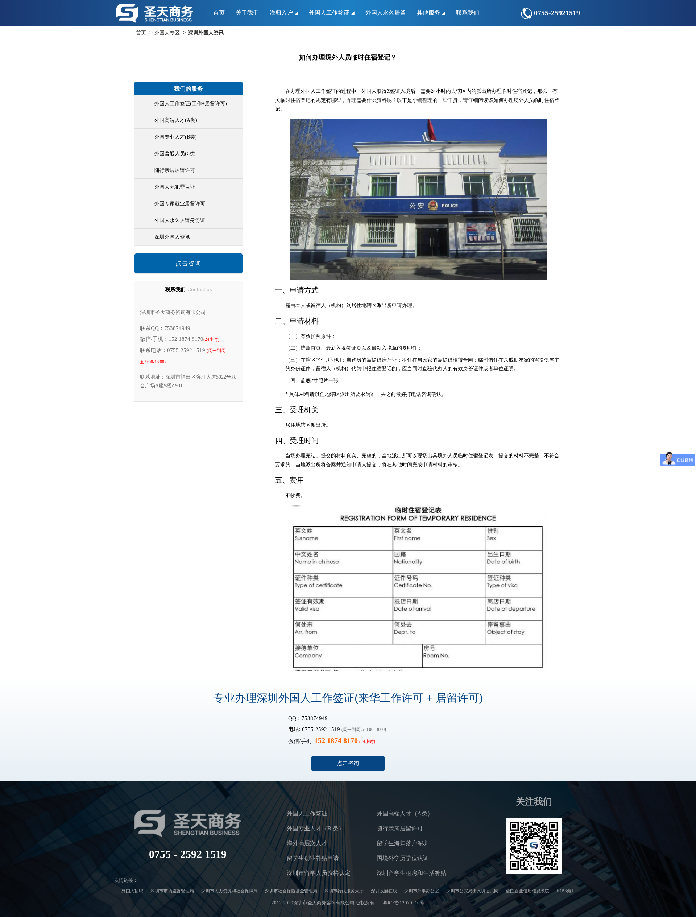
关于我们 (247, 12)
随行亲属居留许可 (174, 170)
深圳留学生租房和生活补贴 (411, 873)
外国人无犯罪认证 (174, 187)
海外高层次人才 (307, 843)
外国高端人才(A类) (175, 120)
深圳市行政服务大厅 (344, 890)
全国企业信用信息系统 (527, 890)
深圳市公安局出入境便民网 (472, 890)
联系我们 (467, 12)
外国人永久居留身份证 (179, 220)
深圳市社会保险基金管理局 (291, 890)
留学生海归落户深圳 (403, 843)
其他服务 (429, 12)
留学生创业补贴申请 (313, 858)
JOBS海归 (566, 890)
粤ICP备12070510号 (403, 902)
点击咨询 (188, 263)
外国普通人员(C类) (175, 153)
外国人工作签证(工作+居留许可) (190, 103)
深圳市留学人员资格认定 (319, 873)
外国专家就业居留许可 (179, 203)
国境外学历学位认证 (403, 858)
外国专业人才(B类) (175, 137)
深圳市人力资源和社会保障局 (229, 890)
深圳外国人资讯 (206, 33)
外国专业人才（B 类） (315, 828)
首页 (219, 12)
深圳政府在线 (384, 890)
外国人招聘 (132, 890)
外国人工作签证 (330, 12)
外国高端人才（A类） (405, 813)
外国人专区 (167, 33)
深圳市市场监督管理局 (172, 890)
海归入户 (282, 12)
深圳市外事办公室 (421, 890)
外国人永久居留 (385, 12)
